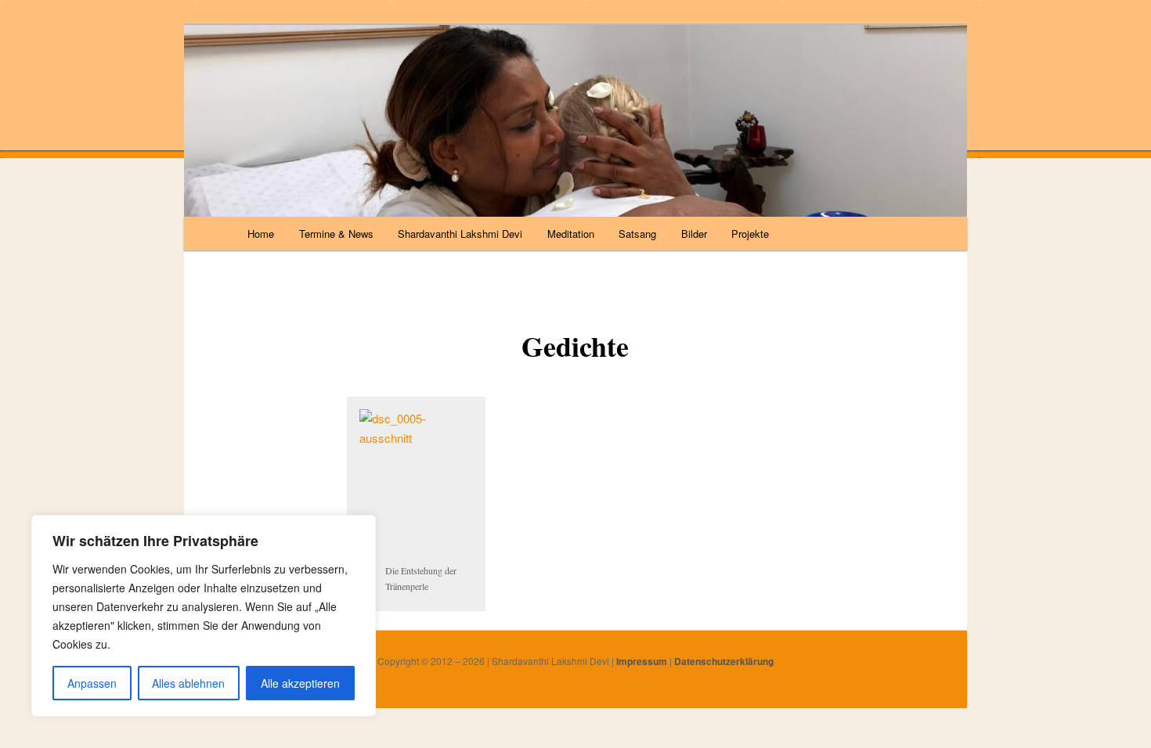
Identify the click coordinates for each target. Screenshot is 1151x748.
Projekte (750, 233)
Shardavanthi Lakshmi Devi (460, 233)
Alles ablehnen (188, 683)
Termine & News (336, 233)
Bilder (694, 233)
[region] (203, 616)
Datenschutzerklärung (724, 661)
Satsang (637, 233)
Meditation (570, 233)
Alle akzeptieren (300, 683)
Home (260, 233)
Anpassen (92, 683)
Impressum (641, 661)
